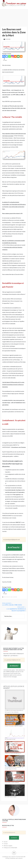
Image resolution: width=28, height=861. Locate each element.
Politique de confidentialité (10, 847)
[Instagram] (12, 56)
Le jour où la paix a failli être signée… (14, 726)
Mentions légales (8, 845)
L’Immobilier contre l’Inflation (12, 782)
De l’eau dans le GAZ (10, 739)
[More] (21, 56)
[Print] (15, 56)
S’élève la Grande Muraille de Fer (13, 753)
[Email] (18, 56)
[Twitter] (6, 56)
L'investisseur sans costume (10, 597)
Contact (6, 843)
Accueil (5, 841)
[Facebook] (3, 56)
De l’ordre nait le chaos (10, 797)
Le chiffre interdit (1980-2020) (12, 605)
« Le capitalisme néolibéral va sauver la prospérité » (16, 610)
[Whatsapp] (9, 56)
